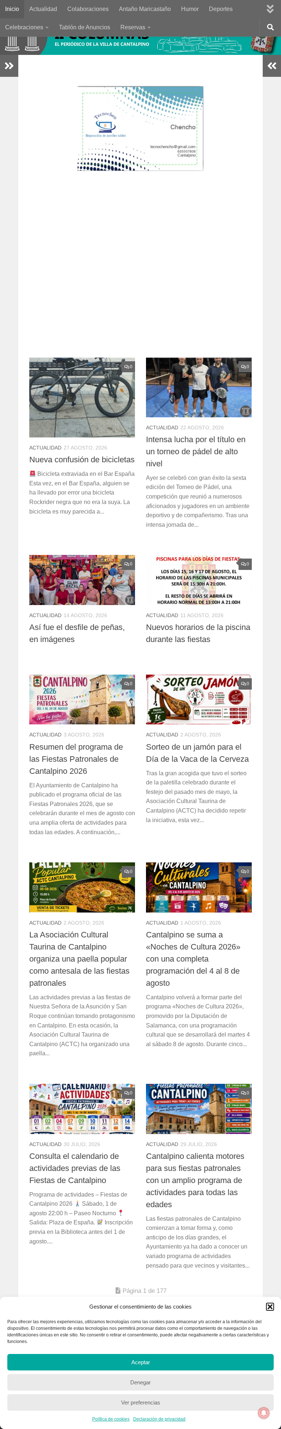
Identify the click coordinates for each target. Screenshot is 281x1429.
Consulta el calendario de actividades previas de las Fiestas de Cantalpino (74, 1168)
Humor (190, 9)
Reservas (132, 27)
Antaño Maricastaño (145, 9)
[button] (270, 1306)
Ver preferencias (140, 1402)
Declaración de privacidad (159, 1419)
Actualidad (43, 9)
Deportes (221, 9)
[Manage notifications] (264, 1413)
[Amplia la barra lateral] (9, 66)
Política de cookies (111, 1419)
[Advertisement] (146, 270)
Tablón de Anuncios (84, 27)
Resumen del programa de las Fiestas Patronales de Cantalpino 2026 (76, 759)
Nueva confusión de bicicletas (82, 459)
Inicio (12, 9)
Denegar (140, 1382)
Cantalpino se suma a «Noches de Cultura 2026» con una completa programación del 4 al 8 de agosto (193, 959)
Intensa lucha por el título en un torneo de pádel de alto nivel (196, 451)
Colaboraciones (88, 9)
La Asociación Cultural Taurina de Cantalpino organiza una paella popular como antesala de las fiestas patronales (79, 959)
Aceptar (140, 1362)
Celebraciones (24, 27)
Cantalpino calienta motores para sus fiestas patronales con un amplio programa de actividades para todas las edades (195, 1180)
